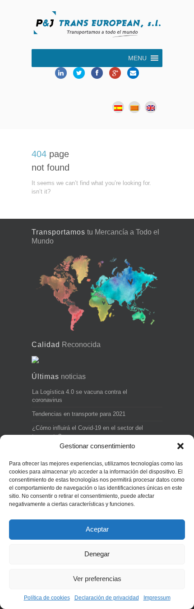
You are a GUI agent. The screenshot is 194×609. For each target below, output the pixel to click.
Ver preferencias (97, 578)
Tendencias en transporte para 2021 (78, 414)
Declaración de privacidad (106, 598)
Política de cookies (47, 598)
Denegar (97, 554)
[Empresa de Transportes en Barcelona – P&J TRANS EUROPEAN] (97, 25)
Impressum (157, 598)
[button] (180, 446)
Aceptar (97, 529)
